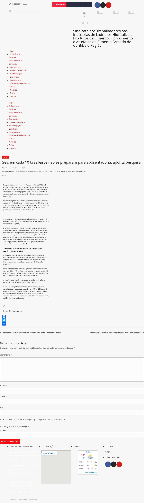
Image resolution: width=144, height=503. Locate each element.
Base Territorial (15, 60)
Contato (13, 96)
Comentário (6, 355)
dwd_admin (23, 168)
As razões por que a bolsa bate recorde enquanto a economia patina (32, 332)
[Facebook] (97, 5)
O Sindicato (15, 54)
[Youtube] (108, 5)
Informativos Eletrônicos (19, 83)
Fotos (12, 93)
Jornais (12, 86)
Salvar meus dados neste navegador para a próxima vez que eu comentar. (34, 419)
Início (12, 51)
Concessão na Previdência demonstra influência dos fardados (115, 332)
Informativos (15, 80)
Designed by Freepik (33, 499)
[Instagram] (103, 5)
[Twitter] (72, 320)
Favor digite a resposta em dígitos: (14, 426)
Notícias (13, 90)
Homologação (16, 73)
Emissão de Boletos (18, 70)
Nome (3, 385)
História (12, 57)
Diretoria (13, 64)
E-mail (3, 396)
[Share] (72, 324)
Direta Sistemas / (24, 499)
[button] (72, 99)
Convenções (15, 67)
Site (1, 407)
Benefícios (14, 77)
